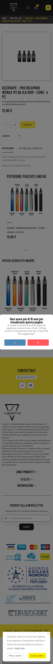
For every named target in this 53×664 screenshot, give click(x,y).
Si (15, 342)
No (38, 342)
